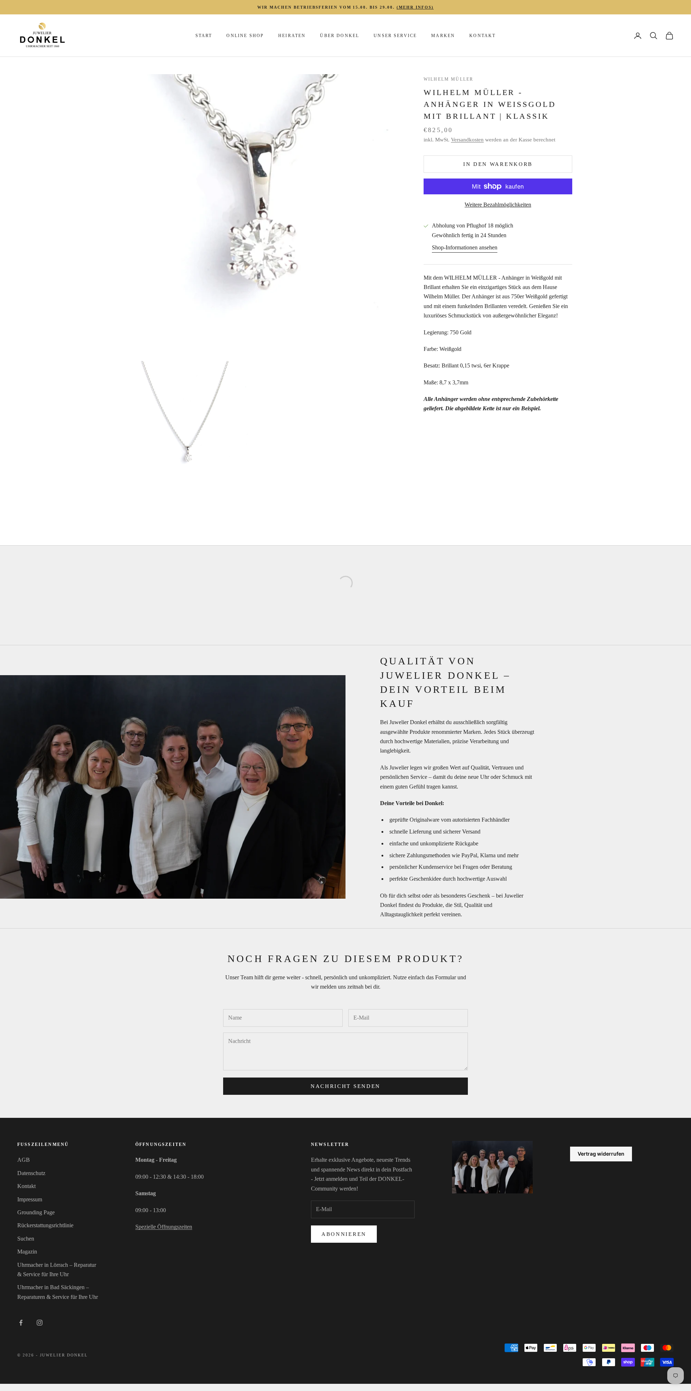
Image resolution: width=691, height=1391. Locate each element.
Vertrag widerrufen (601, 1154)
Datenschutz (31, 1173)
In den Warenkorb (498, 164)
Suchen (25, 1239)
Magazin (27, 1251)
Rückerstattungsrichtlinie (45, 1225)
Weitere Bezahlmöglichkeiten (498, 205)
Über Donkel (339, 35)
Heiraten (292, 35)
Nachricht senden (345, 1086)
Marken (443, 35)
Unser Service (395, 35)
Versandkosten (467, 140)
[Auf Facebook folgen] (20, 1322)
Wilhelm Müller (448, 79)
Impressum (29, 1199)
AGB (23, 1160)
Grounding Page (36, 1212)
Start (203, 35)
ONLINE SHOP (245, 35)
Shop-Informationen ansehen (464, 247)
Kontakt (482, 35)
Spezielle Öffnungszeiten (163, 1227)
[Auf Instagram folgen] (39, 1322)
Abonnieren (343, 1234)
